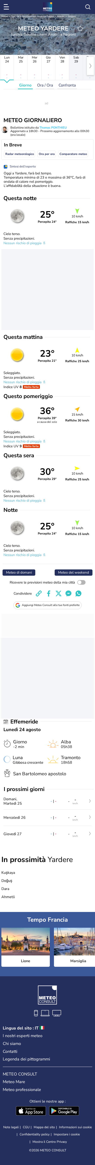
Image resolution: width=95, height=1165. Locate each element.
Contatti (10, 1051)
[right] (90, 66)
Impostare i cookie (67, 1134)
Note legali (11, 1127)
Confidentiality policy (35, 1134)
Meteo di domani (19, 572)
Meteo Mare (14, 1082)
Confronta (67, 85)
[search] (88, 7)
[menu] (7, 7)
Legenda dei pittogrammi (26, 1059)
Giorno (25, 85)
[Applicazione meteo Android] (64, 1111)
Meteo (4, 16)
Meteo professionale (22, 1089)
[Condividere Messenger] (68, 593)
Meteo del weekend (73, 572)
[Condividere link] (39, 593)
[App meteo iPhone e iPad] (31, 1111)
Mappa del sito (44, 1127)
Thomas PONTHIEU (53, 128)
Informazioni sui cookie (75, 1127)
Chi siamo (12, 1043)
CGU (26, 1127)
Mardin (61, 16)
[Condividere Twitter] (59, 593)
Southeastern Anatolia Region (38, 16)
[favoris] (80, 28)
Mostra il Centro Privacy (50, 1142)
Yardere (72, 16)
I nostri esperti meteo (22, 1035)
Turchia (15, 16)
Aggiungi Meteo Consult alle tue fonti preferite (51, 605)
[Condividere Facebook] (49, 593)
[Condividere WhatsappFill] (78, 593)
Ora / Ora (45, 85)
